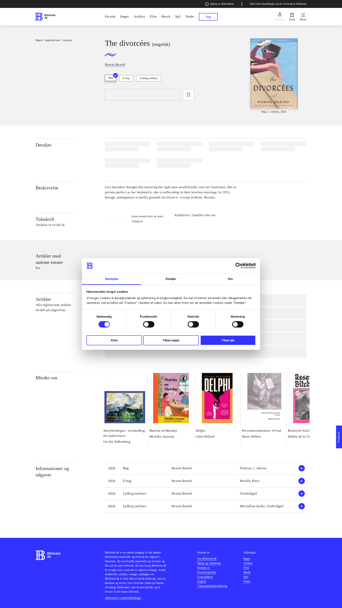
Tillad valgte (171, 340)
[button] (205, 468)
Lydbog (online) (149, 78)
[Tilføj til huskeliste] (188, 94)
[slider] (274, 76)
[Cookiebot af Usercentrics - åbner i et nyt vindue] (238, 266)
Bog (110, 77)
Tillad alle (228, 340)
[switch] (148, 324)
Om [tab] (230, 278)
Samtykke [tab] (112, 278)
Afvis (114, 340)
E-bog (126, 78)
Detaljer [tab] (171, 278)
